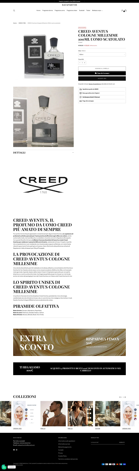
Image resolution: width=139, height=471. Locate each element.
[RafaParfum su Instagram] (17, 450)
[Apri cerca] (14, 10)
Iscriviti (122, 442)
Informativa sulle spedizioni (66, 441)
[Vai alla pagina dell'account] (121, 10)
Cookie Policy (62, 456)
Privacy (60, 453)
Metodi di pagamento (65, 447)
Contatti (60, 450)
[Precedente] (54, 1)
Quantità (81, 59)
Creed (80, 42)
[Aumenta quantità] (79, 62)
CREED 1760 (22, 23)
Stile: (82, 51)
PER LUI (42, 428)
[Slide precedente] (120, 385)
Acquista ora (102, 78)
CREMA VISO (17, 428)
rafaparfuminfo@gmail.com (26, 445)
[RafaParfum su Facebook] (14, 450)
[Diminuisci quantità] (84, 62)
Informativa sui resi (64, 444)
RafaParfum (25, 463)
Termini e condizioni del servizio (68, 459)
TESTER (97, 428)
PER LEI (70, 428)
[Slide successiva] (124, 385)
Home (15, 23)
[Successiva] (84, 1)
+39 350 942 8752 (25, 443)
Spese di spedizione (95, 84)
